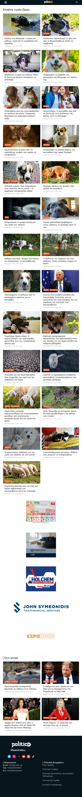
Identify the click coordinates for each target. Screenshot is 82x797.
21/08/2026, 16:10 (9, 730)
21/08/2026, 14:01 (48, 727)
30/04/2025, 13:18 (48, 346)
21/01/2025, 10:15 (48, 382)
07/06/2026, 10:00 (9, 157)
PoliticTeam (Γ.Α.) (21, 457)
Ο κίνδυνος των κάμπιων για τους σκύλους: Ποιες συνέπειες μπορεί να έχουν (60, 261)
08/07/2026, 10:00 (9, 82)
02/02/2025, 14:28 (9, 382)
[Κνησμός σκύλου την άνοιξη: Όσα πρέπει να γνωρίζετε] (60, 172)
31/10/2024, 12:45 (9, 493)
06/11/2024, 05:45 (48, 457)
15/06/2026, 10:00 (48, 118)
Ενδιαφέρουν (15, 181)
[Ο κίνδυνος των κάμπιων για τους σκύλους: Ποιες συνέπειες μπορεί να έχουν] (60, 245)
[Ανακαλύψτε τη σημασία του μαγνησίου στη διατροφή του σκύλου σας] (60, 61)
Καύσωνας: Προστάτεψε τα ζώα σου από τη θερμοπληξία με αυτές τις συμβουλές (59, 41)
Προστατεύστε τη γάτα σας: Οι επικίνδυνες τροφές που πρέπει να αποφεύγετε (20, 152)
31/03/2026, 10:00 (48, 191)
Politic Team (19, 46)
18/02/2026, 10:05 (48, 266)
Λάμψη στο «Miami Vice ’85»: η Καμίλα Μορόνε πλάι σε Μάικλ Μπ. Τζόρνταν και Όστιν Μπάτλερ (20, 725)
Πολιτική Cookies (50, 769)
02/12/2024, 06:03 (9, 457)
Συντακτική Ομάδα (51, 780)
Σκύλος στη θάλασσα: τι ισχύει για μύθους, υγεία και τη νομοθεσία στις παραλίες (21, 41)
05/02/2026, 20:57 (48, 307)
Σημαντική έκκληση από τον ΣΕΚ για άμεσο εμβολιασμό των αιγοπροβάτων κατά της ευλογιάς (21, 488)
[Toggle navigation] (5, 2)
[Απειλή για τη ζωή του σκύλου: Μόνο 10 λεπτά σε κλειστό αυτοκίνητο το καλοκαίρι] (21, 61)
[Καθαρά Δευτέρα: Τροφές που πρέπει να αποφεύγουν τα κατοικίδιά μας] (21, 245)
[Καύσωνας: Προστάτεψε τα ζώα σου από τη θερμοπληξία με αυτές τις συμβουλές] (60, 25)
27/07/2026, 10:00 (9, 46)
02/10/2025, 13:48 (9, 346)
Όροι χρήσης (48, 765)
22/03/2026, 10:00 (9, 227)
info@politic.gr (15, 765)
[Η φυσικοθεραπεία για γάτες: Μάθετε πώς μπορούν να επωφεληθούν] (60, 438)
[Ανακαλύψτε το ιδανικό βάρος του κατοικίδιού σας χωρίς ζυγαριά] (60, 136)
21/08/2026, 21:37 (9, 691)
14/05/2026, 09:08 (9, 193)
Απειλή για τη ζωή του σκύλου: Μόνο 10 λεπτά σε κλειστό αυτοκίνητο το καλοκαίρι (21, 77)
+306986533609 (14, 771)
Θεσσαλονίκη (48, 331)
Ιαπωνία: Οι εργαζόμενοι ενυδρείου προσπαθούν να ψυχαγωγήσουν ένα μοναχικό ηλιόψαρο (59, 377)
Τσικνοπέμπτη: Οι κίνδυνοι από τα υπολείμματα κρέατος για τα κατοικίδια (19, 297)
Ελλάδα (7, 181)
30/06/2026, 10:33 (48, 82)
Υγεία (45, 69)
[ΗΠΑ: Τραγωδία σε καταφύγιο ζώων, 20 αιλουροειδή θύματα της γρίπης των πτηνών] (60, 397)
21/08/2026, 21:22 (48, 694)
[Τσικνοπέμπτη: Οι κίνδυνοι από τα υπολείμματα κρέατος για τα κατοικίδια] (21, 281)
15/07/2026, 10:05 (48, 46)
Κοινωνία (7, 33)
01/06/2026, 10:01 (48, 155)
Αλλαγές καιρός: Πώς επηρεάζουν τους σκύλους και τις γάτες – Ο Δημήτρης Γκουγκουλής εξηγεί (20, 188)
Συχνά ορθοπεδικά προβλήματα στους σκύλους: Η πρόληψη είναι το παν (59, 224)
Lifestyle (46, 106)
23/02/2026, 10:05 (9, 263)
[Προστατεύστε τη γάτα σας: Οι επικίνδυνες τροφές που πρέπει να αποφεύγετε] (21, 136)
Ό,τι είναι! (14, 681)
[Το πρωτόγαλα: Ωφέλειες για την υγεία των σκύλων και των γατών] (21, 438)
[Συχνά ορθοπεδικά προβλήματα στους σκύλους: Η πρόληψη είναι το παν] (60, 208)
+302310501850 (14, 768)
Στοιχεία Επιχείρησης (52, 785)
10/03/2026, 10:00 (48, 230)
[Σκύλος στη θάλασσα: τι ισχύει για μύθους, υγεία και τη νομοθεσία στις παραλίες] (21, 25)
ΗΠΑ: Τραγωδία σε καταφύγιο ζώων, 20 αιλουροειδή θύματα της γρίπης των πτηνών (59, 413)
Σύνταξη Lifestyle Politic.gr (23, 691)
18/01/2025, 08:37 (9, 423)
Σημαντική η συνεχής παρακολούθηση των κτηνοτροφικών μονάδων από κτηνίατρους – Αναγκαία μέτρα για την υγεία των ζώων (21, 416)
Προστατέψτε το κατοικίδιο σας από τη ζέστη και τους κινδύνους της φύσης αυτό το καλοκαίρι (59, 113)
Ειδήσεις (7, 253)
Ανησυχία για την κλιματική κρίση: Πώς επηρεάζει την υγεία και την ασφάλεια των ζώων (19, 377)
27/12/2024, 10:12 (48, 418)
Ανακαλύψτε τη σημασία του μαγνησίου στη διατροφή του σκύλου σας (60, 77)
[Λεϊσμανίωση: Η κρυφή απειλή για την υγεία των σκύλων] (21, 208)
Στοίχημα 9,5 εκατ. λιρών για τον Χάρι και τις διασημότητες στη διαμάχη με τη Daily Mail (58, 689)
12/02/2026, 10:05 (9, 302)
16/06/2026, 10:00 (9, 121)
